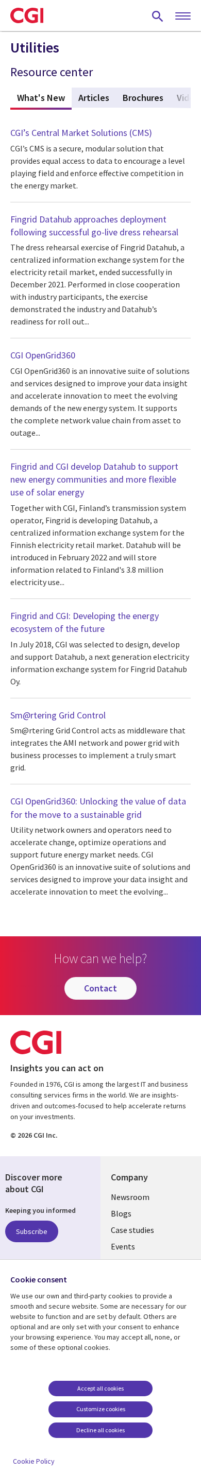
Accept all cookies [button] (100, 1388)
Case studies (132, 1230)
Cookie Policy (34, 1461)
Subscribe (31, 1231)
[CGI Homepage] (26, 15)
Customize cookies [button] (100, 1409)
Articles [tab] (93, 98)
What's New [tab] (44, 98)
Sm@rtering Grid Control (58, 715)
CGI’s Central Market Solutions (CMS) (81, 133)
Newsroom (130, 1197)
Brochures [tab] (143, 98)
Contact (100, 988)
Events (123, 1246)
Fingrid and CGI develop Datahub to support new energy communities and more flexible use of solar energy (94, 479)
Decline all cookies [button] (100, 1430)
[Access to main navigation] (183, 16)
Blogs (121, 1213)
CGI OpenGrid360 (42, 355)
